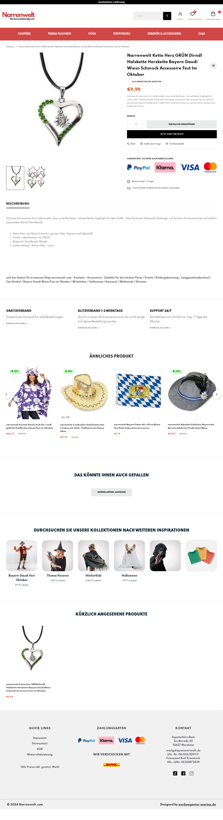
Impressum (40, 738)
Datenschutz (40, 743)
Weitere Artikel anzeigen (111, 492)
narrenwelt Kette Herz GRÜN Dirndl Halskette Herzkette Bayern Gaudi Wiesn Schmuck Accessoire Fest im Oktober (28, 687)
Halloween (129, 575)
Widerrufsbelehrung (40, 754)
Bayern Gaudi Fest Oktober (22, 578)
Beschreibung (17, 203)
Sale (202, 34)
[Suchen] (167, 16)
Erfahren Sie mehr (16, 323)
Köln (92, 34)
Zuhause (10, 47)
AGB (40, 749)
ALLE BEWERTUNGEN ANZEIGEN (146, 82)
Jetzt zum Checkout (172, 134)
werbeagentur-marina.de (197, 804)
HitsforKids (121, 34)
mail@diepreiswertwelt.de (183, 750)
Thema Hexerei (58, 575)
